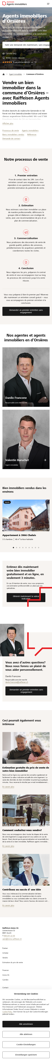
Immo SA (5, 975)
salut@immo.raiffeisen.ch (12, 939)
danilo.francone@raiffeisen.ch (16, 682)
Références (31, 134)
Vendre (5, 958)
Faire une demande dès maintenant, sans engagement (27, 45)
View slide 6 (29, 547)
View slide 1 (13, 547)
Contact (5, 988)
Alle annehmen (26, 1024)
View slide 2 (16, 547)
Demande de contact (11, 138)
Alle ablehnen (26, 1034)
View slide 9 (38, 547)
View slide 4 (22, 547)
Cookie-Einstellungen (26, 1044)
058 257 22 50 (9, 936)
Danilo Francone (16, 397)
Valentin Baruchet (17, 460)
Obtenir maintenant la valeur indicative (26, 597)
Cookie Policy (7, 1012)
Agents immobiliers (30, 130)
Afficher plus (7, 123)
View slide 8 (35, 547)
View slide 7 (32, 547)
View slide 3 (19, 547)
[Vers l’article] (26, 748)
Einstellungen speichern (26, 1055)
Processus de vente (10, 130)
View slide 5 (26, 547)
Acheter (5, 953)
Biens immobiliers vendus (13, 134)
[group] (9, 53)
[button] (48, 4)
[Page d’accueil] (3, 74)
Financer (5, 970)
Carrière (5, 980)
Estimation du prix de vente (12, 962)
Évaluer (5, 948)
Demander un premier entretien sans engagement (26, 311)
